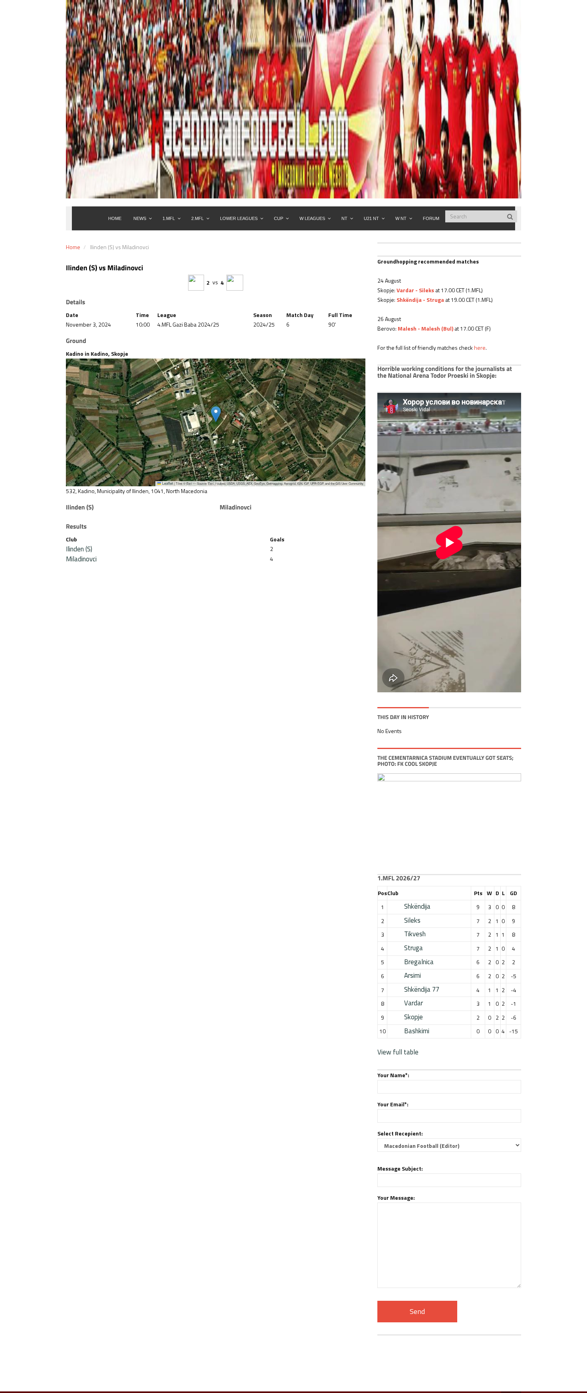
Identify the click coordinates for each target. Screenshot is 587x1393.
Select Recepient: (400, 1133)
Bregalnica (419, 962)
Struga (413, 948)
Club (393, 893)
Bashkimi (416, 1031)
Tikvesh (415, 934)
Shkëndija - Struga (420, 299)
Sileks (412, 920)
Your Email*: (393, 1104)
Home (73, 247)
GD (513, 893)
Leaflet (167, 483)
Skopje (413, 1017)
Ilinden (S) (79, 549)
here (480, 347)
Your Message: (396, 1197)
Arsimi (412, 975)
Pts (478, 893)
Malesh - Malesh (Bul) (425, 328)
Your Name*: (393, 1075)
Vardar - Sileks (415, 290)
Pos (382, 893)
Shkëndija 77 (421, 989)
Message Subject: (400, 1168)
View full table (397, 1052)
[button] (216, 414)
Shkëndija (417, 906)
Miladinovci (81, 559)
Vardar (413, 1003)
